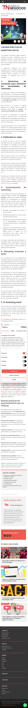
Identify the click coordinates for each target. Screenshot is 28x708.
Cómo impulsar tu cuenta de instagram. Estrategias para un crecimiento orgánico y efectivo (13, 618)
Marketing (3, 13)
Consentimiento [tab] (5, 330)
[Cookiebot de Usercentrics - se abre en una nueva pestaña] (21, 327)
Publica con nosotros (6, 691)
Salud (3, 666)
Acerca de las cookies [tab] (21, 330)
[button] (25, 705)
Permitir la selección (14, 375)
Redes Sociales (4, 636)
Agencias (3, 657)
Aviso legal (4, 693)
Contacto (3, 690)
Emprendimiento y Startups (7, 648)
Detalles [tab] (13, 330)
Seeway (15, 494)
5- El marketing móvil (7, 483)
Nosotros (4, 686)
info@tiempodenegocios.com (8, 705)
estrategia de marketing (11, 319)
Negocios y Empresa (6, 646)
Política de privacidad (6, 703)
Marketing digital (5, 634)
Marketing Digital (9, 13)
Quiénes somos (5, 688)
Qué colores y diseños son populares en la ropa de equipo (13, 561)
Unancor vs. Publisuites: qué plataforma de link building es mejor (13, 580)
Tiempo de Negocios (16, 505)
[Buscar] (24, 1)
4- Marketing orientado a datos (9, 482)
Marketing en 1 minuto (6, 638)
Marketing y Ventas (5, 633)
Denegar (14, 379)
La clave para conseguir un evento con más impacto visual (13, 598)
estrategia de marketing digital (12, 389)
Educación (4, 659)
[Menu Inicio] (2, 1)
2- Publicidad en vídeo (7, 478)
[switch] (25, 357)
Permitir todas (14, 371)
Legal (3, 662)
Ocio (3, 664)
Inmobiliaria (4, 661)
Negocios (4, 643)
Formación (4, 673)
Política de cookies (15, 703)
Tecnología (4, 649)
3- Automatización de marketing (9, 480)
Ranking (4, 655)
